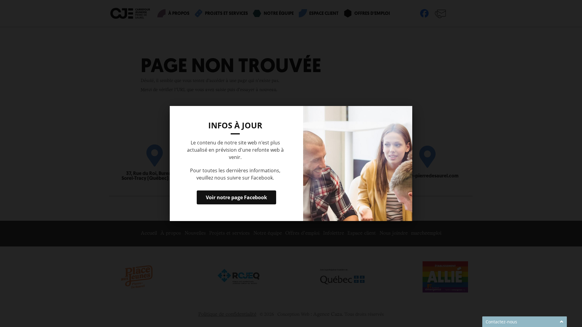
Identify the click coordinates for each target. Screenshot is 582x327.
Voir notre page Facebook (236, 197)
